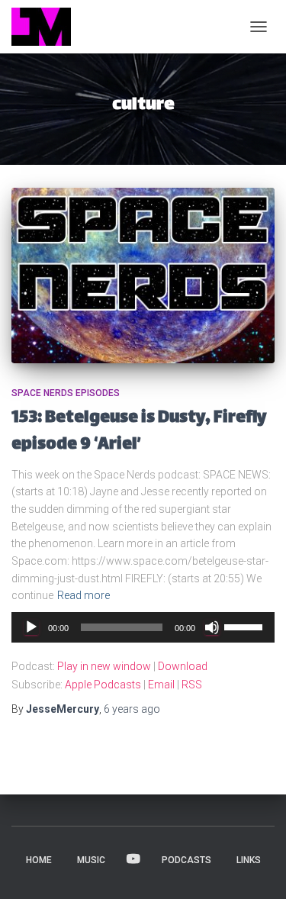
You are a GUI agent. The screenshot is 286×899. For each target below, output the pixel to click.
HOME (39, 860)
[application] (143, 627)
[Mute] (212, 627)
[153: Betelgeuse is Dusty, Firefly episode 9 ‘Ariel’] (143, 275)
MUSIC (91, 860)
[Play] (31, 627)
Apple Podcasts (103, 684)
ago (132, 709)
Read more (83, 595)
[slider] (245, 626)
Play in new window (104, 666)
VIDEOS (133, 859)
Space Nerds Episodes (65, 393)
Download (182, 666)
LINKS (248, 860)
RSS (192, 684)
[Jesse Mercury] (46, 27)
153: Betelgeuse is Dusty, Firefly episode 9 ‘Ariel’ (138, 432)
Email (161, 684)
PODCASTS (186, 860)
